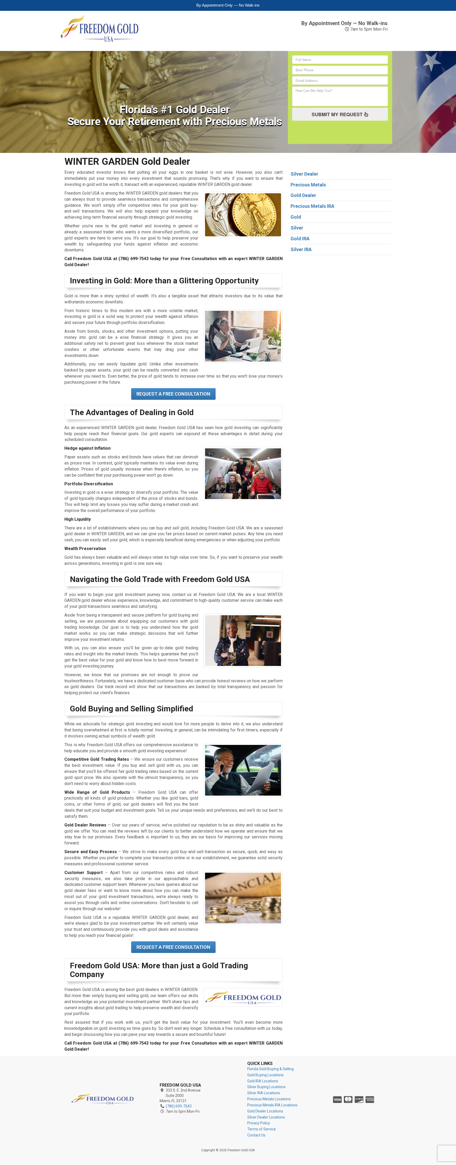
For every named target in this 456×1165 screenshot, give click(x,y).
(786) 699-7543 (362, 16)
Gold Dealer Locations (265, 1111)
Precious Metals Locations (269, 1099)
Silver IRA (223, 40)
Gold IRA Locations (262, 1081)
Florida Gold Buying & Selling (270, 1069)
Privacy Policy (258, 1123)
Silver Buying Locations (266, 1087)
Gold (155, 37)
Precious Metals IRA (304, 40)
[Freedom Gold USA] (102, 1098)
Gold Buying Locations (265, 1075)
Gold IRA (176, 40)
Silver (199, 37)
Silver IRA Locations (263, 1093)
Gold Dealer (303, 195)
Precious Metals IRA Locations (272, 1105)
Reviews (346, 37)
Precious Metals (258, 40)
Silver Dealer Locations (266, 1117)
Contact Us (379, 40)
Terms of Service (261, 1129)
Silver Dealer (304, 174)
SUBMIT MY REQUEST (338, 114)
